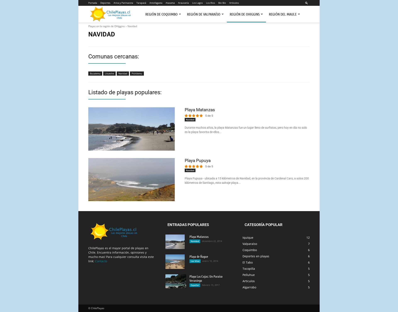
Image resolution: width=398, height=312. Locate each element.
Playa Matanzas (200, 109)
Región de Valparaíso (203, 14)
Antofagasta (155, 2)
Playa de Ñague (198, 256)
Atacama (170, 2)
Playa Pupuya (198, 160)
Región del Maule (283, 14)
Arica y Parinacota (123, 2)
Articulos (234, 2)
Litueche (109, 73)
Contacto (101, 261)
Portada (92, 2)
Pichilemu (137, 73)
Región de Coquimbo (161, 14)
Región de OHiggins (245, 14)
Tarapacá (141, 2)
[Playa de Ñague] (175, 261)
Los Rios (210, 2)
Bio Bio (222, 2)
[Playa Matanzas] (131, 129)
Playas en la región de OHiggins (106, 26)
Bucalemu (95, 73)
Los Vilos (195, 261)
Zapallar (195, 285)
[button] (306, 2)
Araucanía (183, 2)
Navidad (122, 73)
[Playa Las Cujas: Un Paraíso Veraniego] (175, 281)
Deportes (105, 2)
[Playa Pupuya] (131, 179)
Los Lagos (197, 2)
